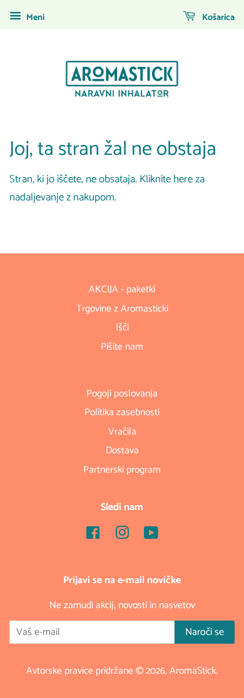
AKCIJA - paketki (122, 289)
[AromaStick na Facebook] (93, 535)
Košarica (217, 18)
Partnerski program (122, 470)
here (183, 179)
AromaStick (193, 671)
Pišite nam (122, 347)
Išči (122, 327)
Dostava (122, 450)
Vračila (122, 432)
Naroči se (204, 632)
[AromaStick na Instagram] (122, 535)
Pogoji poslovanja (122, 393)
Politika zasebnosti (122, 412)
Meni (34, 18)
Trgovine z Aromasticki (122, 309)
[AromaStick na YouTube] (151, 535)
